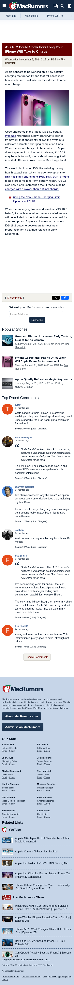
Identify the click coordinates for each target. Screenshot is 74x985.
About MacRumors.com (21, 716)
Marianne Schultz (46, 784)
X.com (12, 751)
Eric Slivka (42, 744)
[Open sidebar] (69, 6)
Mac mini (11, 15)
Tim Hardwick (44, 771)
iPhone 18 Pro (55, 15)
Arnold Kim (8, 744)
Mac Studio (31, 15)
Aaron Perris (43, 810)
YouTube (15, 829)
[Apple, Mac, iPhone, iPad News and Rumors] (28, 10)
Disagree (42, 428)
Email (4, 751)
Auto (62, 976)
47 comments (14, 297)
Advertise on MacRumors (22, 727)
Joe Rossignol (44, 758)
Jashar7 (19, 530)
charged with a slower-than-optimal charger (32, 188)
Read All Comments (37, 656)
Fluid (45, 976)
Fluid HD (53, 976)
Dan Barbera (8, 797)
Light (68, 976)
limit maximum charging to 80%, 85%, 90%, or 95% (37, 176)
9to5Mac (10, 135)
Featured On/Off (11, 976)
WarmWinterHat (24, 486)
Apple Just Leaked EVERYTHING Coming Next (42, 863)
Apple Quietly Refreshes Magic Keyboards (43, 379)
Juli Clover (7, 758)
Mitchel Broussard (11, 771)
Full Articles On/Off (31, 976)
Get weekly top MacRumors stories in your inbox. (37, 307)
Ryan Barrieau (44, 797)
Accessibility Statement (13, 971)
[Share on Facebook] (65, 298)
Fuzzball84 (21, 555)
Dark (4, 979)
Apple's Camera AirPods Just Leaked (36, 851)
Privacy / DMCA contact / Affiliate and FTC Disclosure (27, 965)
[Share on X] (56, 298)
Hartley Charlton (24, 386)
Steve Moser (8, 810)
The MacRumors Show (28, 897)
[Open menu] (4, 6)
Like (34, 428)
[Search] (63, 6)
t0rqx (18, 404)
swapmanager (23, 437)
